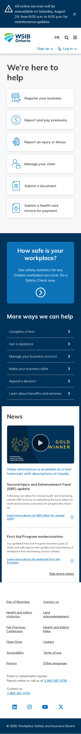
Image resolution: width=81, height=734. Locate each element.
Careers (48, 642)
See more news (61, 573)
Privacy (11, 663)
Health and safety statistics (19, 614)
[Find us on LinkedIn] (14, 707)
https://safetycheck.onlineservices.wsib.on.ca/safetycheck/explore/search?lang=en (41, 292)
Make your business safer (28, 368)
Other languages (55, 663)
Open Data (14, 642)
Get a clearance (21, 344)
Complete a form (22, 331)
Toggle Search (66, 37)
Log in (68, 48)
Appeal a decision (22, 381)
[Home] (17, 37)
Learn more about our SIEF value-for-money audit (36, 517)
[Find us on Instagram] (29, 707)
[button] (40, 443)
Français (57, 37)
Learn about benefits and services (35, 393)
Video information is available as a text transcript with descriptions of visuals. (39, 471)
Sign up (43, 48)
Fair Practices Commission (15, 629)
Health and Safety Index (56, 629)
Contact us (51, 602)
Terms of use (52, 653)
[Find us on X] (61, 707)
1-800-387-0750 (55, 681)
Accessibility (15, 653)
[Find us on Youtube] (45, 707)
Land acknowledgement (56, 614)
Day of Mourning (18, 602)
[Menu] (75, 37)
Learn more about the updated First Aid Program (33, 561)
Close (74, 14)
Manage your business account (33, 356)
